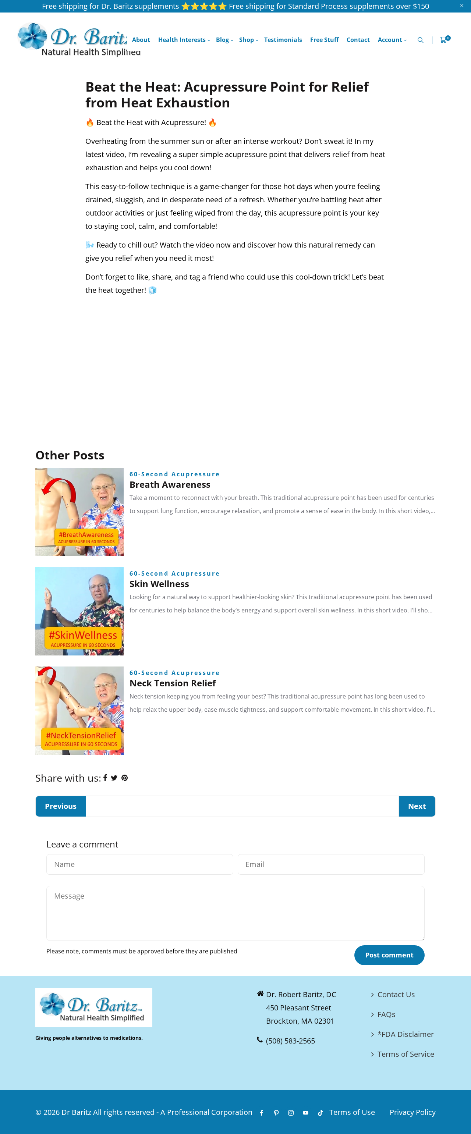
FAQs (387, 1014)
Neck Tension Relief (173, 683)
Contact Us (396, 994)
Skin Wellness (159, 583)
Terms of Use (352, 1112)
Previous (61, 806)
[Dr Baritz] (81, 39)
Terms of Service (406, 1054)
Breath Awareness (170, 484)
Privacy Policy (413, 1112)
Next (417, 806)
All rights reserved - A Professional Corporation (172, 1112)
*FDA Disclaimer (406, 1034)
